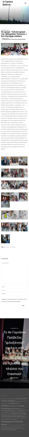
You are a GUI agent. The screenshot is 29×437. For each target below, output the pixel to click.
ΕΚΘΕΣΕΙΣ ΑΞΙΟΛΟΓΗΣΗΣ (18, 414)
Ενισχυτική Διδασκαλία (7, 418)
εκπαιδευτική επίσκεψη (6, 428)
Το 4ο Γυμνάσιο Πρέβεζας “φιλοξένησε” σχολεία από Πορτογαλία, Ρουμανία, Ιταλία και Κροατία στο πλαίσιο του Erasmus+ (14, 353)
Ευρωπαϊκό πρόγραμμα (15, 418)
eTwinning (12, 247)
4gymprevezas (5, 38)
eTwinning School (14, 409)
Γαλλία (14, 412)
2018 (26, 401)
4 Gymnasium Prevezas (5, 398)
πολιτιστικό (8, 429)
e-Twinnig (17, 403)
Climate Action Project (4, 403)
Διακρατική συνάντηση (6, 414)
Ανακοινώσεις (15, 39)
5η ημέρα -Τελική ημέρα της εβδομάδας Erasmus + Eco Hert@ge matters (14, 34)
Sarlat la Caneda (22, 408)
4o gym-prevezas (20, 398)
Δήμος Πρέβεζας (22, 412)
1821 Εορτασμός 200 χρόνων (20, 401)
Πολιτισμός (15, 419)
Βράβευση (20, 410)
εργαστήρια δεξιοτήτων (16, 428)
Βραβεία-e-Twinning (9, 412)
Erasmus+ (9, 39)
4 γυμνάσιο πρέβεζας (12, 398)
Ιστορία (20, 418)
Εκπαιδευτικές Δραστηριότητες (12, 416)
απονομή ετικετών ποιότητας (10, 426)
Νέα (25, 39)
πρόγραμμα (13, 429)
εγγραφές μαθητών (18, 426)
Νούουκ (25, 418)
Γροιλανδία (17, 412)
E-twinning (4, 39)
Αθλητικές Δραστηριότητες (7, 410)
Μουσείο (22, 418)
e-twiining (11, 403)
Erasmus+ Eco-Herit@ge (17, 406)
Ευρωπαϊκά (21, 39)
